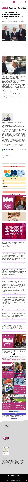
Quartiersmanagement (9, 467)
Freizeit (3, 463)
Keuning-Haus (19, 464)
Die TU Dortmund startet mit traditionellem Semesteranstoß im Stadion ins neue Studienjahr (14, 290)
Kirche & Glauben (4, 465)
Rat (15, 467)
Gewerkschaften (19, 463)
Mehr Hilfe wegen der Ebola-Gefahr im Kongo (13, 267)
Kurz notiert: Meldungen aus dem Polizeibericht (16, 272)
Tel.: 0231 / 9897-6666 (6, 429)
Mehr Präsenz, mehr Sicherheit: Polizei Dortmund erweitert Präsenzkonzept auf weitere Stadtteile (12, 257)
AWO (16, 460)
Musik (10, 466)
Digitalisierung (17, 461)
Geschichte (14, 463)
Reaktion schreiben (13, 21)
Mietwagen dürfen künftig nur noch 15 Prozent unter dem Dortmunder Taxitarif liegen (13, 243)
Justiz (14, 464)
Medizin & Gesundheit (5, 466)
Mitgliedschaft (5, 441)
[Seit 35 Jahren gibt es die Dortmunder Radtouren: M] (20, 386)
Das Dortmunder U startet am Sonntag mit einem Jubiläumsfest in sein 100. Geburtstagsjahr (13, 265)
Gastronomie (9, 463)
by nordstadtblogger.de (14, 480)
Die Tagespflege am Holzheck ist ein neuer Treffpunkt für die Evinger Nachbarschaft (14, 321)
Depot (12, 461)
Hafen (24, 463)
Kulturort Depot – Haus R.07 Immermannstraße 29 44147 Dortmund (7, 426)
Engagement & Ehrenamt (5, 462)
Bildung (3, 461)
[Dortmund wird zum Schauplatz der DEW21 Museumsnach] (20, 370)
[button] (2, 149)
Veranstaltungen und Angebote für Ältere (13, 270)
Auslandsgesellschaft (18, 20)
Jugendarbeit (9, 464)
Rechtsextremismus (20, 467)
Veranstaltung (3, 21)
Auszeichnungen (5, 440)
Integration (4, 464)
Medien (20, 465)
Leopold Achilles (13, 20)
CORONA (8, 461)
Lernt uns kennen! (5, 439)
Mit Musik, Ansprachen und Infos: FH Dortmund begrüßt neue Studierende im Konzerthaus (13, 277)
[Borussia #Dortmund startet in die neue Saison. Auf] (20, 402)
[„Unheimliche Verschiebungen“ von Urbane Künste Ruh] (8, 386)
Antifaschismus (4, 460)
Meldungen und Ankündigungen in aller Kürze (8, 251)
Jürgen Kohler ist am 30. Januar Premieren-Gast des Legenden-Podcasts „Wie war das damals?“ (13, 309)
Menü (14, 1)
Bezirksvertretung (21, 460)
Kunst (16, 465)
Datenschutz (4, 444)
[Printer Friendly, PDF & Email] (22, 149)
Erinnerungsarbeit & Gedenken (14, 462)
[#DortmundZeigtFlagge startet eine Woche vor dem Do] (8, 370)
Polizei (3, 467)
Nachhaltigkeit (15, 466)
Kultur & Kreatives (11, 465)
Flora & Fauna (21, 462)
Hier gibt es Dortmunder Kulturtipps (9, 274)
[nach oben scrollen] (26, 480)
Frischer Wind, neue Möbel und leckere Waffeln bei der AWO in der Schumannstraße (13, 330)
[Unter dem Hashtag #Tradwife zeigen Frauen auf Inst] (8, 402)
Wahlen (6, 21)
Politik (22, 20)
